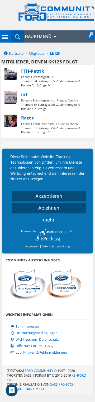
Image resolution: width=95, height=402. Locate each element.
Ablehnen (48, 208)
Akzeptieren (48, 196)
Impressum (32, 246)
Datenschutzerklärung (56, 246)
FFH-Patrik (32, 71)
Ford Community (39, 370)
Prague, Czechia (67, 100)
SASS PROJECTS (61, 384)
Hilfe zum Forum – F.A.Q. (34, 346)
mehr (49, 220)
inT (24, 94)
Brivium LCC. (36, 389)
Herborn (72, 124)
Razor (27, 117)
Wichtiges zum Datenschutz (37, 339)
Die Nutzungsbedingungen (36, 333)
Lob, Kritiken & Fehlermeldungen (41, 352)
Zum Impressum (28, 326)
